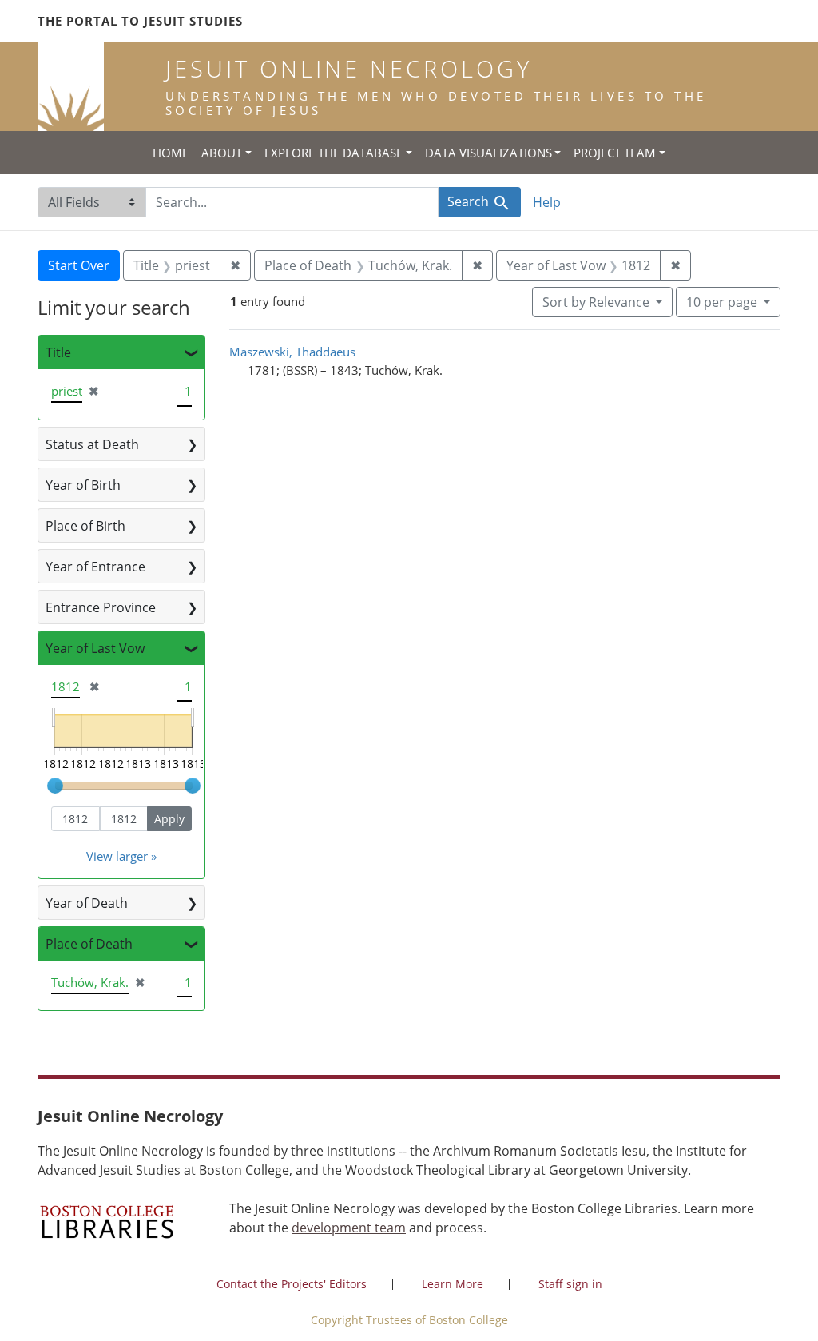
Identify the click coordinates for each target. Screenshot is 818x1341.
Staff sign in (570, 1283)
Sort (595, 302)
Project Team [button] (615, 153)
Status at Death (92, 444)
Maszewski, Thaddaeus (292, 352)
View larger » (121, 856)
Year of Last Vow (95, 648)
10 (721, 301)
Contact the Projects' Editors (291, 1283)
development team (349, 1227)
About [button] (221, 153)
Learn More (452, 1283)
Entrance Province (101, 607)
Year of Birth (83, 485)
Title (58, 352)
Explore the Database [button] (333, 153)
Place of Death (89, 944)
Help (547, 202)
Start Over (78, 265)
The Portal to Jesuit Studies (140, 21)
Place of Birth (85, 526)
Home (171, 153)
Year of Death (87, 903)
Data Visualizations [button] (488, 153)
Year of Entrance (95, 566)
